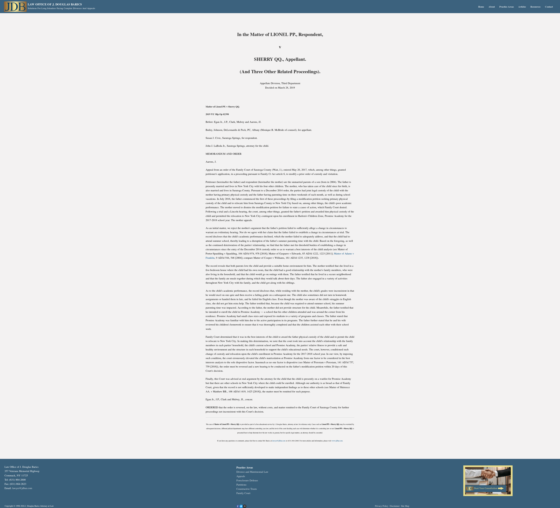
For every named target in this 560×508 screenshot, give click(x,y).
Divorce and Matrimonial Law (252, 471)
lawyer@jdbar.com (278, 440)
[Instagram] (244, 506)
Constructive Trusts (246, 489)
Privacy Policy (381, 505)
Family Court (243, 493)
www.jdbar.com (337, 440)
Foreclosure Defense (247, 480)
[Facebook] (237, 506)
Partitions (241, 484)
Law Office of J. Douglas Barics (55, 4)
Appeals (240, 476)
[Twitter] (241, 506)
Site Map (405, 505)
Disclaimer (395, 505)
